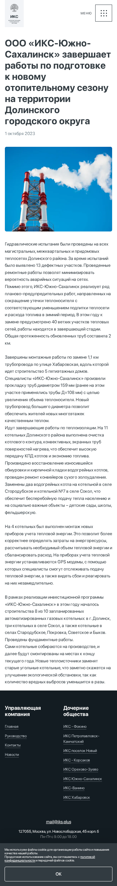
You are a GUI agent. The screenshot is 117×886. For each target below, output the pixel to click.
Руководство (16, 736)
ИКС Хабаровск (76, 797)
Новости (12, 754)
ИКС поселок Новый (80, 750)
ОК (59, 874)
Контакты (12, 745)
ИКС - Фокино (74, 726)
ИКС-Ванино (73, 788)
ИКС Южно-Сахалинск (82, 778)
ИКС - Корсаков (76, 760)
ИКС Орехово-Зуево (80, 769)
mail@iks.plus (58, 821)
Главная (12, 726)
